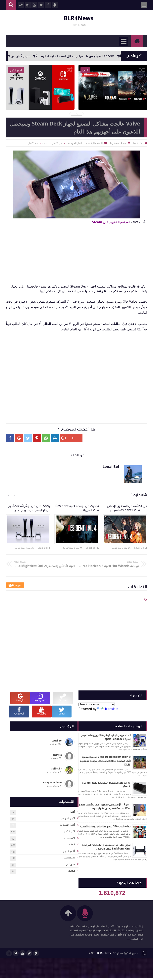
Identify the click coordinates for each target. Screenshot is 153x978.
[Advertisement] (74, 252)
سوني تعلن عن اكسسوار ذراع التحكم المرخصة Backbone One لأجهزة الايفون (106, 847)
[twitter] (16, 953)
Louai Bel (139, 547)
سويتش (70, 864)
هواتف (71, 871)
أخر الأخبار (69, 831)
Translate (112, 709)
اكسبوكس (69, 838)
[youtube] (23, 953)
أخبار (72, 812)
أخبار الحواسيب (66, 818)
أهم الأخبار (69, 851)
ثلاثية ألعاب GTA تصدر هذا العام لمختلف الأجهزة (105, 826)
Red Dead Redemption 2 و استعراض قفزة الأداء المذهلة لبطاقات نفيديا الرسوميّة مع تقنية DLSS (105, 761)
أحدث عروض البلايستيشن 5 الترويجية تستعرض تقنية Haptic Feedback (105, 737)
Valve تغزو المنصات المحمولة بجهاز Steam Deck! (106, 785)
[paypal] (36, 953)
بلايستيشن (69, 858)
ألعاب (72, 845)
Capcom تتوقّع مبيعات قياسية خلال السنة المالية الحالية (98, 56)
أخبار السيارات (67, 825)
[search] (11, 5)
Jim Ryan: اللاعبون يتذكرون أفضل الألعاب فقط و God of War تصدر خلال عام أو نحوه (104, 806)
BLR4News (78, 18)
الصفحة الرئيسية (94, 143)
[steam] (29, 953)
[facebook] (9, 953)
